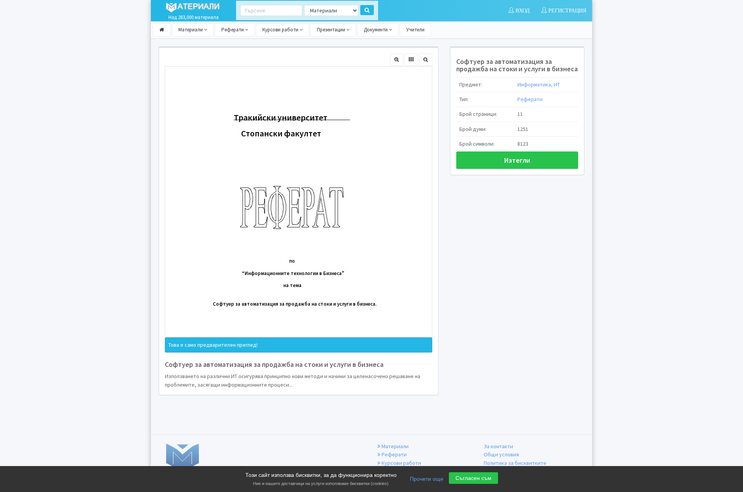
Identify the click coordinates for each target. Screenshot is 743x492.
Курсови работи (281, 29)
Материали (191, 29)
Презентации (331, 29)
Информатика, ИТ (538, 84)
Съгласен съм (473, 478)
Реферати (233, 29)
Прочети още (426, 479)
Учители (415, 29)
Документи (376, 29)
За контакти (498, 446)
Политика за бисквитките (515, 462)
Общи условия (501, 454)
